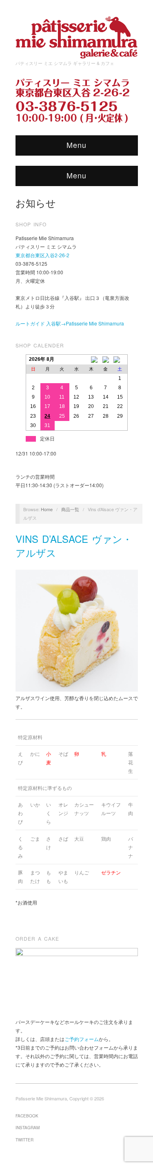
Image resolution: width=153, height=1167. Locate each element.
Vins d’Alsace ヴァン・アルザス (74, 545)
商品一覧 (70, 509)
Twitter (24, 1140)
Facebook (27, 1116)
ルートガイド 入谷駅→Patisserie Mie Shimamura (70, 323)
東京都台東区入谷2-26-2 (42, 255)
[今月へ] (105, 359)
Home (47, 509)
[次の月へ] (120, 359)
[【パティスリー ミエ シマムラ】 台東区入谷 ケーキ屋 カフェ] (77, 34)
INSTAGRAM (28, 1127)
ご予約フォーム (81, 1038)
